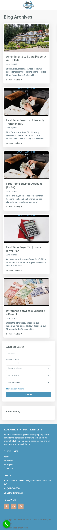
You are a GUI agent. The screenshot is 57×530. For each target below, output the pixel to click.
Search (28, 394)
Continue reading (13, 80)
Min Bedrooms (14, 382)
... (36, 75)
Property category (15, 368)
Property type (13, 375)
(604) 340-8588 (13, 488)
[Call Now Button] (6, 524)
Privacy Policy (22, 528)
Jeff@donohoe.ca (15, 493)
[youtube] (13, 506)
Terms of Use (10, 528)
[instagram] (21, 506)
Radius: (12, 360)
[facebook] (6, 506)
